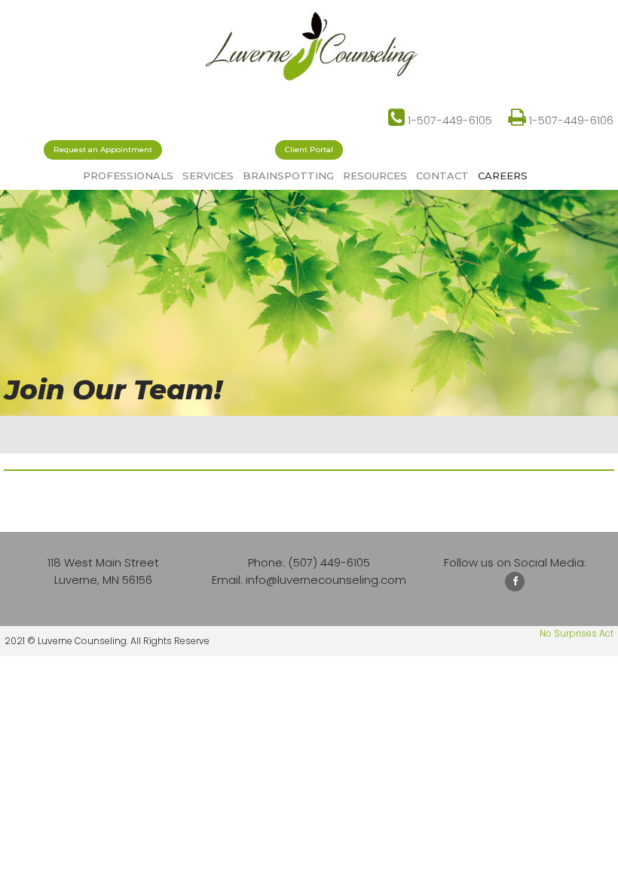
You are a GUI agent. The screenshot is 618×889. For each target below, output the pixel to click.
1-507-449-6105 (440, 120)
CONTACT (442, 176)
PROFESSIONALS (128, 176)
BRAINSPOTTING (288, 176)
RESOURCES (375, 176)
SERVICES (208, 176)
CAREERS (503, 176)
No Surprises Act (576, 633)
